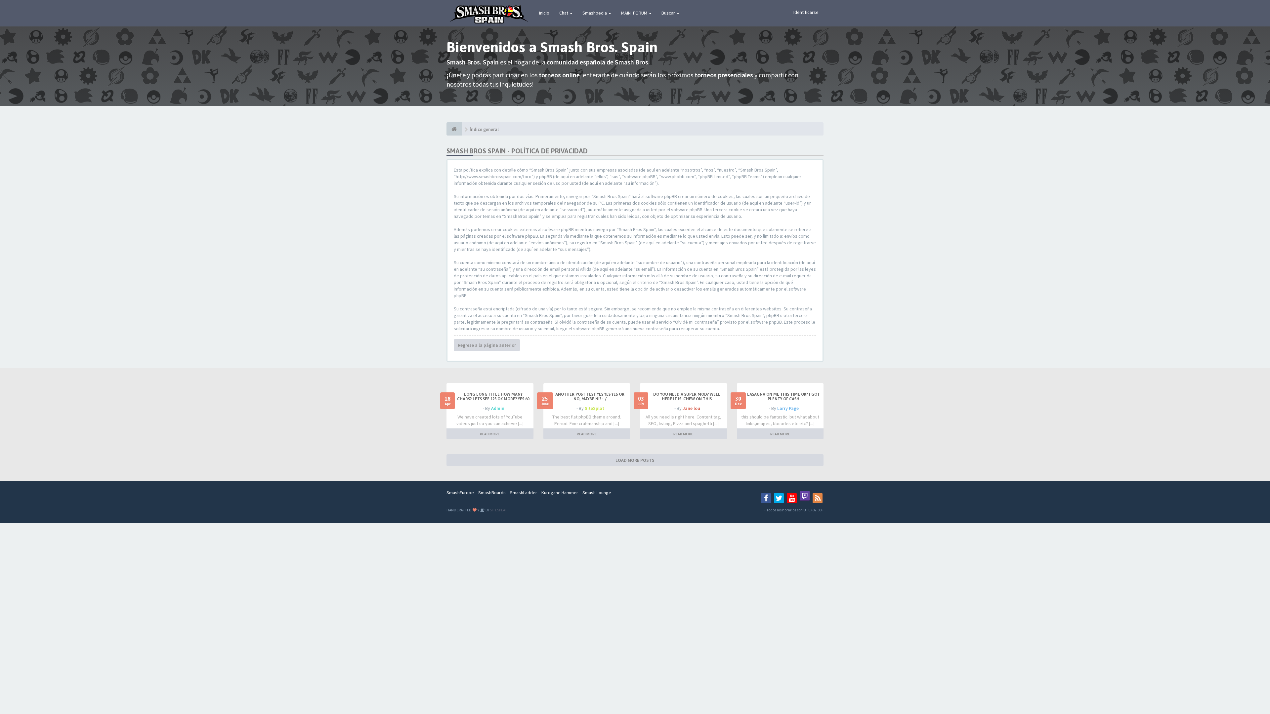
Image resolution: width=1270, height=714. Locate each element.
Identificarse (806, 12)
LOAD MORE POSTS (635, 460)
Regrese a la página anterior (487, 345)
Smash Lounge (596, 493)
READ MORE (490, 433)
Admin (497, 408)
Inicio (544, 13)
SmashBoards (492, 493)
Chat (564, 13)
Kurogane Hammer (559, 493)
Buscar (668, 13)
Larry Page (788, 408)
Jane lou (691, 408)
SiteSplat (594, 408)
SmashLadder (523, 493)
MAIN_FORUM (634, 13)
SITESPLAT (498, 509)
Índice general (484, 129)
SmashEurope (460, 493)
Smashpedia (595, 13)
